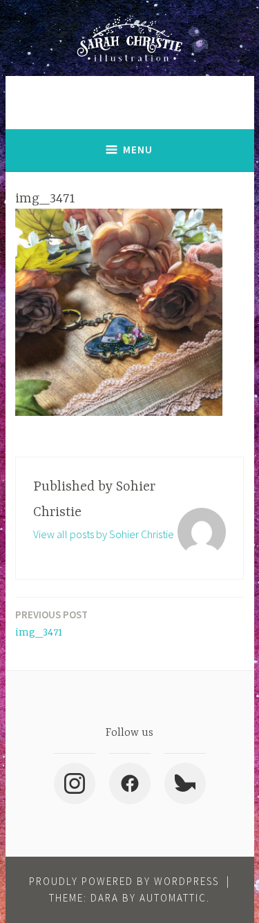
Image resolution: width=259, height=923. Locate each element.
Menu (138, 149)
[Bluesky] (185, 783)
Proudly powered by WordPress (124, 881)
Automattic (173, 897)
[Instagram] (74, 783)
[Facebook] (130, 783)
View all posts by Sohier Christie (103, 534)
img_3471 (51, 623)
